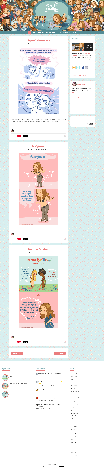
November (76, 388)
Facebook (87, 95)
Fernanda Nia (18, 130)
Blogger (55, 464)
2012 (73, 455)
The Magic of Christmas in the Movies (18, 384)
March (74, 413)
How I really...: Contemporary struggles (44, 385)
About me (41, 32)
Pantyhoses (38, 146)
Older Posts (60, 353)
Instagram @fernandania (78, 97)
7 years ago (51, 377)
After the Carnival (38, 249)
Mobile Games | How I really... (42, 377)
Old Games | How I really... (41, 400)
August (75, 398)
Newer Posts (17, 353)
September (76, 394)
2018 (73, 436)
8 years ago (50, 400)
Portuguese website (64, 32)
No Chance (41, 373)
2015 (73, 446)
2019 (73, 433)
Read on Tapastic (51, 32)
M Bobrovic (41, 398)
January (75, 429)
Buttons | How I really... (41, 408)
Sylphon (40, 390)
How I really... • (54, 466)
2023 (73, 373)
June (74, 404)
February (75, 426)
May (74, 407)
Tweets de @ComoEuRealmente (80, 75)
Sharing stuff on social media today (18, 375)
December (76, 385)
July (74, 401)
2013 (73, 452)
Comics (34, 32)
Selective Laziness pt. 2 (16, 392)
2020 (73, 383)
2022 (73, 377)
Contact (74, 32)
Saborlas (40, 404)
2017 (73, 439)
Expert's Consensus (38, 40)
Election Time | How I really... (42, 393)
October (75, 391)
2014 (73, 449)
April (74, 410)
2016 (73, 443)
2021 (73, 380)
